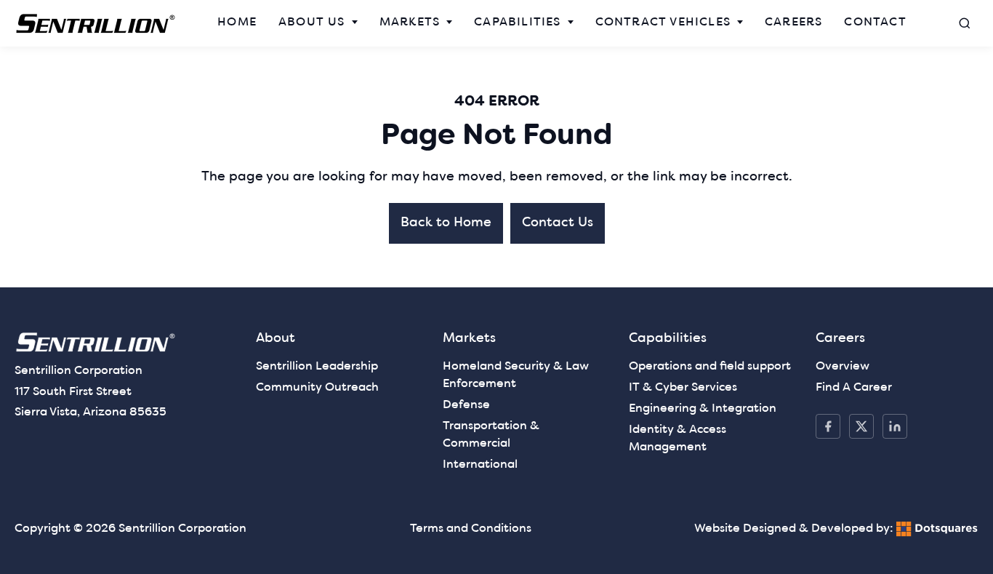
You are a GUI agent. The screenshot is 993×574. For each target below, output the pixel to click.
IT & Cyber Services (683, 388)
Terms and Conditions (470, 529)
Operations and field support (710, 366)
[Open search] (964, 23)
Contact (875, 22)
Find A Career (854, 388)
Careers (793, 22)
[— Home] (96, 23)
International (480, 465)
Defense (466, 405)
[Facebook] (828, 426)
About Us (311, 22)
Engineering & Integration (702, 409)
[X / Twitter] (861, 426)
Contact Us (557, 223)
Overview (842, 366)
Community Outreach (317, 388)
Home (237, 22)
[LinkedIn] (895, 426)
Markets (409, 22)
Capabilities (517, 22)
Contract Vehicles (663, 22)
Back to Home (446, 223)
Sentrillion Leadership (317, 366)
